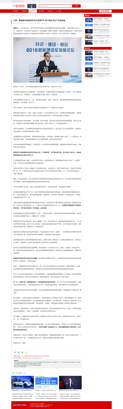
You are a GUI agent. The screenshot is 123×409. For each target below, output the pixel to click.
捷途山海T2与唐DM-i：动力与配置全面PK (69, 394)
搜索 (76, 6)
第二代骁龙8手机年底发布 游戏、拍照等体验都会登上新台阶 (50, 396)
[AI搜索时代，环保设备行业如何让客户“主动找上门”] (89, 25)
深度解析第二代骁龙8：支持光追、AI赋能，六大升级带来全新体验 (28, 396)
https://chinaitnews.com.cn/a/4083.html (31, 358)
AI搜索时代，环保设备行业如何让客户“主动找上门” (106, 24)
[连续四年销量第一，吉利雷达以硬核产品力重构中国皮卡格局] (89, 20)
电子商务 (41, 11)
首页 (17, 15)
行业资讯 (32, 11)
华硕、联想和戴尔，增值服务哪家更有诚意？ (47, 398)
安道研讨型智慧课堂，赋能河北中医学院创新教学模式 (72, 396)
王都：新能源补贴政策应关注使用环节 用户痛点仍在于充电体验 (35, 356)
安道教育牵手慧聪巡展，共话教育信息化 (22, 398)
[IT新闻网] (18, 6)
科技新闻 (15, 11)
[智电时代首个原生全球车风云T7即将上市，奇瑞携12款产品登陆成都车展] (89, 31)
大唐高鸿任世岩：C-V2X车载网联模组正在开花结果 (72, 398)
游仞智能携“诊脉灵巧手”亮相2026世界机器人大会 (24, 394)
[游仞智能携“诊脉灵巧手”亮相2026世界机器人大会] (89, 37)
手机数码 (24, 11)
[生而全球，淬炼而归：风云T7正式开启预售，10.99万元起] (89, 42)
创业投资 (49, 11)
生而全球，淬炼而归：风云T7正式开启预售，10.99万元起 (50, 394)
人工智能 (58, 11)
